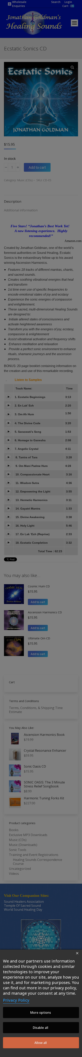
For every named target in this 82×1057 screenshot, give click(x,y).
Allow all (40, 1043)
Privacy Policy (16, 1000)
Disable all (40, 1027)
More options (40, 1012)
